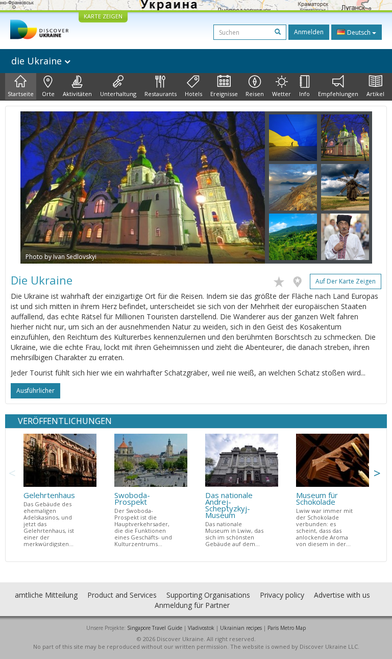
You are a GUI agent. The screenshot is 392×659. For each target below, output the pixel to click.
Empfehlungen (338, 94)
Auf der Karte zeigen (345, 281)
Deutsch (359, 32)
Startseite (21, 94)
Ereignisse (224, 94)
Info (304, 94)
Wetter (281, 94)
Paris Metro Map (286, 627)
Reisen (255, 94)
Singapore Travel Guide (154, 627)
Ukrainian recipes (241, 627)
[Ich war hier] (300, 280)
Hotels (193, 94)
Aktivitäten (77, 94)
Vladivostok (201, 627)
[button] (38, 187)
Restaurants (160, 94)
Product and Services (122, 595)
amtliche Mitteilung (46, 595)
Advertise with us (342, 595)
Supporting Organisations (208, 595)
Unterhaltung (118, 94)
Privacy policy (282, 595)
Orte (48, 94)
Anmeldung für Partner (192, 605)
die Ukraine (37, 61)
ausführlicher (35, 390)
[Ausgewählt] (281, 280)
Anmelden (309, 32)
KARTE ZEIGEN (103, 16)
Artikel (375, 94)
